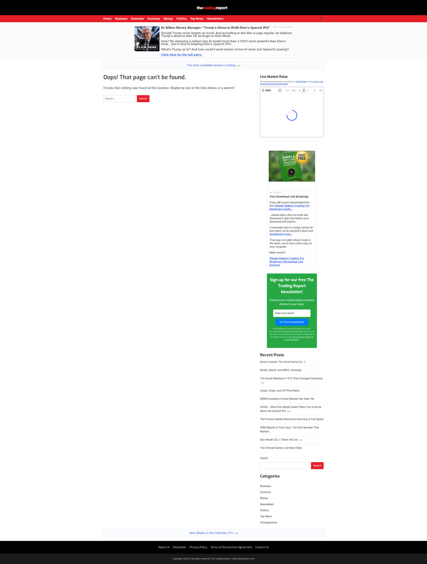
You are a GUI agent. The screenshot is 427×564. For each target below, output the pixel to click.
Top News (196, 18)
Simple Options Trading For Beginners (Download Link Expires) (287, 261)
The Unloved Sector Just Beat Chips (281, 447)
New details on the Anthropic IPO (213, 533)
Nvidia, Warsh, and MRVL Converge (280, 370)
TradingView (301, 81)
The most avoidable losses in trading (213, 65)
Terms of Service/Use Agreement (231, 547)
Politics (181, 18)
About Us (164, 547)
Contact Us (262, 547)
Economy (154, 18)
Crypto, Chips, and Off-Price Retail (280, 390)
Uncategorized (268, 522)
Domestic (137, 18)
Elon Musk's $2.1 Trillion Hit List (281, 439)
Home (107, 18)
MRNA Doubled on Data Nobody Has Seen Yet (287, 398)
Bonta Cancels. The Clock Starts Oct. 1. (283, 361)
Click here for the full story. (181, 54)
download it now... (281, 234)
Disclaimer (179, 547)
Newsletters (215, 18)
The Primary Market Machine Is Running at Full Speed (291, 419)
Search (264, 458)
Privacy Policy (198, 547)
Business (121, 18)
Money (168, 18)
